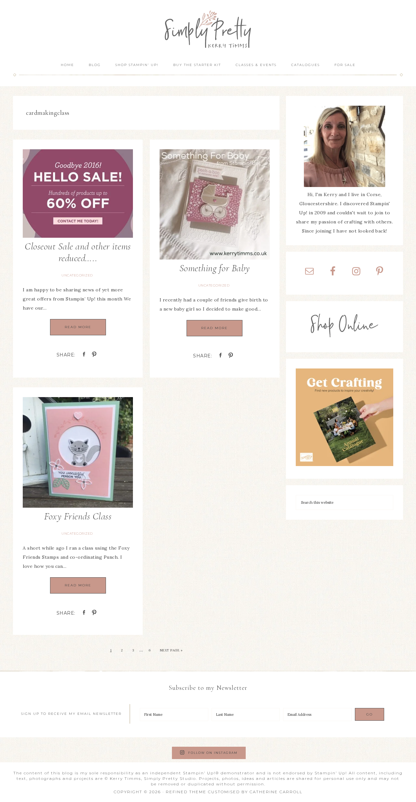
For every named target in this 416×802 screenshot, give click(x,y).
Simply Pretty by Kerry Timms (208, 28)
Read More (78, 327)
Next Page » (171, 650)
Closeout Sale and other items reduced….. (78, 252)
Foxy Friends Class (77, 516)
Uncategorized (77, 275)
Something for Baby (214, 268)
